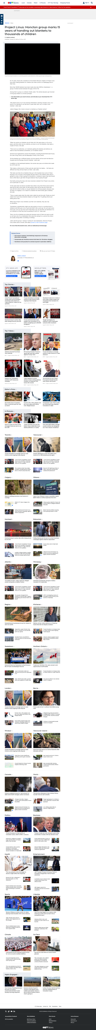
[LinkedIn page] (14, 1011)
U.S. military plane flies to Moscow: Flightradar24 (49, 807)
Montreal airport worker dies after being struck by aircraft (13, 320)
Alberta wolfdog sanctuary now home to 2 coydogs (16, 497)
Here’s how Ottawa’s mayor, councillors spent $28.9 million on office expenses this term (46, 497)
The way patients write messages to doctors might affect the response (16, 872)
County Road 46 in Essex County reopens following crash (23, 764)
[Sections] (4, 2)
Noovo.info (73, 1019)
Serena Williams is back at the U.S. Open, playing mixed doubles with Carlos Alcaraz (18, 913)
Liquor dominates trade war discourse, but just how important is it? (23, 672)
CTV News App (38, 1006)
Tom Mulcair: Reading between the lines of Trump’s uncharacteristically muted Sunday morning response (13, 990)
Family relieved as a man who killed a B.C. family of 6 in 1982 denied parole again (45, 454)
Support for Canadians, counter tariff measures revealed (11, 380)
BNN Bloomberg (52, 1020)
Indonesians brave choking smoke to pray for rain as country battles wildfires (17, 953)
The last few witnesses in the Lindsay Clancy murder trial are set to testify (45, 794)
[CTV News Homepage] (13, 3)
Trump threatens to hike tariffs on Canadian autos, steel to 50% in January (17, 833)
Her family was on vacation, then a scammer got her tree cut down (13, 404)
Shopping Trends (65, 3)
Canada (29, 3)
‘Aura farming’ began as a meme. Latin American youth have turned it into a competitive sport (45, 914)
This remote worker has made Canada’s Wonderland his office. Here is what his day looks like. (23, 469)
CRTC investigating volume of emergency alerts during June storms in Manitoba (50, 596)
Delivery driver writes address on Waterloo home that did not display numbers (45, 624)
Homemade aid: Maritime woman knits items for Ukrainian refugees (33, 239)
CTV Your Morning (53, 3)
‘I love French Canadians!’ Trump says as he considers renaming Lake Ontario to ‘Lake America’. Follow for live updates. (13, 300)
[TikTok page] (9, 1011)
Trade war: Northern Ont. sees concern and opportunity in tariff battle (45, 665)
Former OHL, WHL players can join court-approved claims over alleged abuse (32, 404)
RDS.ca (72, 1022)
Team (60, 1006)
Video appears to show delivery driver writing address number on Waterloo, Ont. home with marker (32, 380)
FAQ (50, 1006)
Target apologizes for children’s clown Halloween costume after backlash (50, 321)
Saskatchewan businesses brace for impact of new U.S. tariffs (18, 624)
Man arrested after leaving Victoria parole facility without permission (50, 764)
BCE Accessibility (9, 1019)
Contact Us (45, 1006)
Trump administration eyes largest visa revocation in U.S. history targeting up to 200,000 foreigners (32, 322)
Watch (35, 3)
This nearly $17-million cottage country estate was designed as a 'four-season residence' (51, 426)
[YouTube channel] (11, 1011)
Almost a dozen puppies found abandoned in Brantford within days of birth (50, 638)
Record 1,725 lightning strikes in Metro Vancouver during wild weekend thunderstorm (51, 469)
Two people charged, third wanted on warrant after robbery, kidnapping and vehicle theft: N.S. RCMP (23, 597)
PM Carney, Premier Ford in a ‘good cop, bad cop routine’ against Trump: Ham (32, 353)
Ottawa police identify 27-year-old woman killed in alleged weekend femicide (51, 503)
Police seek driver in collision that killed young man (46, 707)
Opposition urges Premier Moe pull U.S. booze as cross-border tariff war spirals (22, 630)
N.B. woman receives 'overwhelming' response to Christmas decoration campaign (31, 236)
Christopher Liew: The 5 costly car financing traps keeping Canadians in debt (51, 404)
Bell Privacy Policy (31, 1019)
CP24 (50, 1019)
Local (23, 3)
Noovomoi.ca (74, 1020)
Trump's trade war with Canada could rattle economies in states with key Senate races (46, 833)
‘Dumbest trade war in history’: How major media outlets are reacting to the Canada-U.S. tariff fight (51, 300)
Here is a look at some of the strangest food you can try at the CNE (13, 426)
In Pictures (43, 3)
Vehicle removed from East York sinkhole (12, 352)
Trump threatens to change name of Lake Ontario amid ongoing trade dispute (31, 299)
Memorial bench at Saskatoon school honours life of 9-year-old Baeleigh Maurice (18, 665)
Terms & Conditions (31, 1020)
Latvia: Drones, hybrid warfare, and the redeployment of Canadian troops (51, 989)
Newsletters (55, 1006)
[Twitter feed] (6, 1011)
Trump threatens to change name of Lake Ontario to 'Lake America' (51, 353)
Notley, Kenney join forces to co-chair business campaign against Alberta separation (23, 511)
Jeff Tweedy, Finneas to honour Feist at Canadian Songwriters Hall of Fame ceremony (45, 873)
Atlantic (7, 23)
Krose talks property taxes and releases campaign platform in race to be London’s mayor (22, 722)
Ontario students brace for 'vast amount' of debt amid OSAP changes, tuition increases (17, 794)
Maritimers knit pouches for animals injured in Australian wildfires (32, 241)
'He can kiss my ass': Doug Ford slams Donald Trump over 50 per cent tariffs (50, 380)
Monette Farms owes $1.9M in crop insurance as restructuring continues (23, 638)
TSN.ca (50, 1022)
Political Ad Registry (31, 1022)
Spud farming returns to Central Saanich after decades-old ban (46, 750)
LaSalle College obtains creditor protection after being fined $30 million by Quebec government (23, 554)
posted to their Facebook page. (39, 222)
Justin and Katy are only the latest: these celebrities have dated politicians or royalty (32, 426)
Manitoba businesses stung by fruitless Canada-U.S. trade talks (44, 581)
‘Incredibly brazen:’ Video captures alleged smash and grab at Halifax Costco (17, 581)
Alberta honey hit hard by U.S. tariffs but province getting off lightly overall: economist (50, 553)
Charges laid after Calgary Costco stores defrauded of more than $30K (23, 800)
